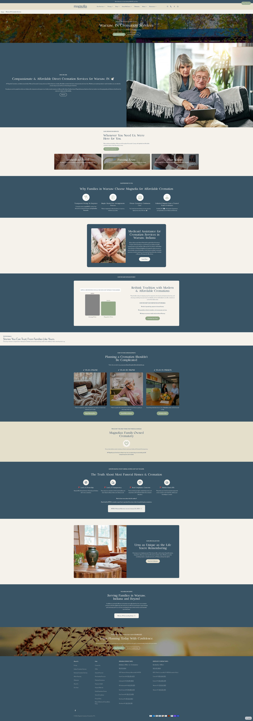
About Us (76, 683)
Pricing (109, 6)
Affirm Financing (77, 676)
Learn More (144, 259)
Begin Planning (246, 3)
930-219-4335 (131, 676)
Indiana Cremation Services (80, 669)
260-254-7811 (129, 703)
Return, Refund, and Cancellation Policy (102, 702)
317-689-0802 (130, 681)
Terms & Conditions (99, 695)
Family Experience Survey (101, 691)
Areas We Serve (126, 6)
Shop (116, 6)
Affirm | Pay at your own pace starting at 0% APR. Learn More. (126, 1)
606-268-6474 (162, 681)
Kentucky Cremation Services (80, 672)
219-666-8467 (129, 698)
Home (2, 11)
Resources (152, 6)
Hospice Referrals (99, 687)
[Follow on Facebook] (75, 710)
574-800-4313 (138, 634)
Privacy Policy (98, 698)
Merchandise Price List (100, 676)
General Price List (99, 672)
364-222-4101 (162, 689)
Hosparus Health (99, 683)
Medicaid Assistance (100, 680)
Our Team (76, 687)
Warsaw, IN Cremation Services (13, 11)
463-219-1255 (131, 685)
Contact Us (97, 665)
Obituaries (137, 6)
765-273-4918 (130, 694)
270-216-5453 (162, 685)
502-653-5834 (157, 668)
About (143, 6)
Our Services (100, 6)
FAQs (96, 669)
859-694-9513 (162, 676)
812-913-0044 (122, 668)
